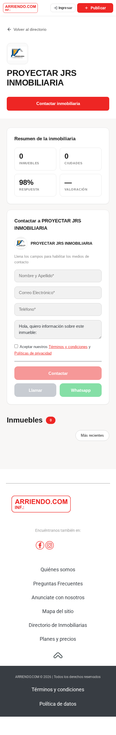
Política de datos (57, 704)
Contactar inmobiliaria (58, 103)
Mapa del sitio (57, 611)
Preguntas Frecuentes (58, 584)
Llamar (35, 390)
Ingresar (65, 8)
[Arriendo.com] (20, 8)
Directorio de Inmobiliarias (58, 625)
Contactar (58, 373)
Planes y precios (58, 639)
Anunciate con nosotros (58, 597)
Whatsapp (81, 390)
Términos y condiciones (68, 347)
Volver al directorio (30, 29)
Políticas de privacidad (33, 353)
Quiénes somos (58, 569)
